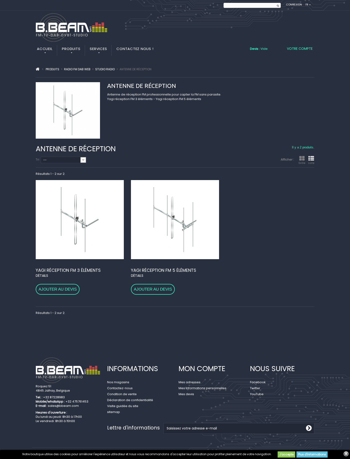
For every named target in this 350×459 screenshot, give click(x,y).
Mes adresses (189, 382)
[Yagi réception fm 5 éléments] (175, 219)
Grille (301, 163)
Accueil (44, 48)
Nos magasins (118, 382)
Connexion (294, 4)
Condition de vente (122, 394)
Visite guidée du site (122, 406)
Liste (311, 163)
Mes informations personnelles (202, 388)
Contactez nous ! (134, 48)
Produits (71, 48)
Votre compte (300, 48)
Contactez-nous (120, 388)
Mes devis (186, 394)
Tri (37, 159)
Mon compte (202, 368)
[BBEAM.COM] (71, 27)
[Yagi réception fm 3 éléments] (80, 219)
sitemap (113, 412)
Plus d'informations (312, 454)
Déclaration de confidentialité (130, 400)
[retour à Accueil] (37, 69)
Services (98, 48)
